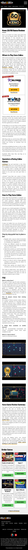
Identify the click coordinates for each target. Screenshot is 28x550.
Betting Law (10, 529)
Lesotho (11, 523)
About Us (4, 529)
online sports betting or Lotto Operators (14, 442)
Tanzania (21, 523)
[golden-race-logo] (20, 456)
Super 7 (20, 463)
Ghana (2, 523)
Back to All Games (14, 511)
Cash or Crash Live (7, 463)
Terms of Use (23, 529)
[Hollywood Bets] (14, 79)
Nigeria (15, 523)
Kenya (7, 523)
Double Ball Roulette (7, 490)
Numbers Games (7, 67)
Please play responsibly (21, 545)
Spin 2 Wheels (20, 490)
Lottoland (5, 164)
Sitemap (14, 531)
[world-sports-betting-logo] (14, 99)
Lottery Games (15, 6)
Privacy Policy (17, 529)
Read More (7, 475)
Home (2, 6)
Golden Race (5, 419)
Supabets (9, 292)
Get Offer (14, 89)
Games (5, 6)
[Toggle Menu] (26, 3)
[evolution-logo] (8, 456)
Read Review (14, 92)
